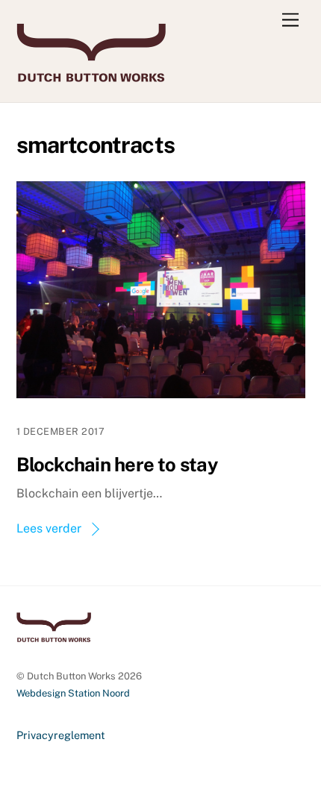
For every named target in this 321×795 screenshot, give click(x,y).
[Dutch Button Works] (91, 75)
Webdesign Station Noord (73, 693)
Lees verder (48, 528)
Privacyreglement (60, 735)
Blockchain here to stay (116, 464)
